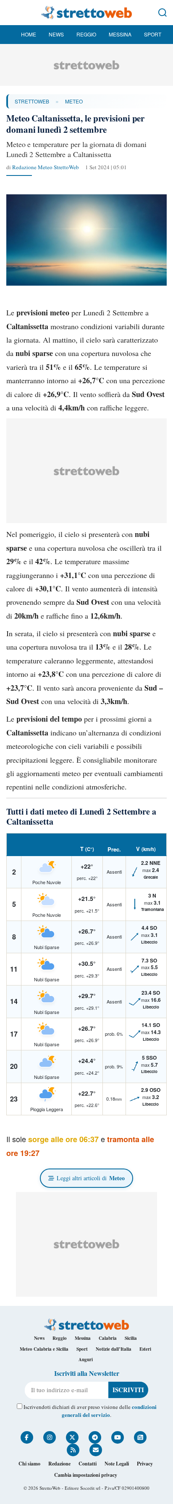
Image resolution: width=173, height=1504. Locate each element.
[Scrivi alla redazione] (95, 1450)
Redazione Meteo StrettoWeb (45, 167)
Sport (152, 34)
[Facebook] (27, 1437)
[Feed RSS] (73, 1450)
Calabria (108, 1338)
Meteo (74, 101)
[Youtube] (117, 1437)
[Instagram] (49, 1437)
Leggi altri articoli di (91, 1178)
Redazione (59, 1463)
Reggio (86, 34)
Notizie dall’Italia (113, 1349)
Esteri (145, 1349)
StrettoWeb (32, 101)
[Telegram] (95, 1437)
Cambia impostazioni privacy (85, 1474)
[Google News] (140, 1437)
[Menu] (10, 12)
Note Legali (117, 1463)
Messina (120, 34)
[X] (72, 1437)
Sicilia (131, 1338)
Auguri (86, 1359)
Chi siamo (29, 1463)
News (56, 34)
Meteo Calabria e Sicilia (44, 1349)
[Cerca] (162, 12)
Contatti (88, 1463)
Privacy (145, 1463)
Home (28, 34)
